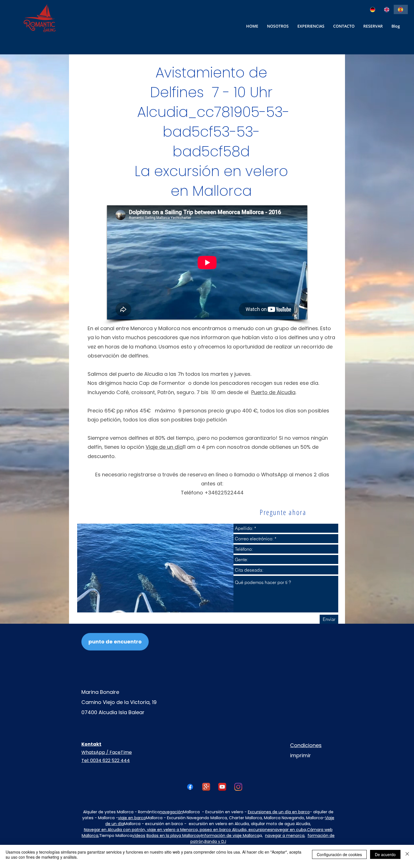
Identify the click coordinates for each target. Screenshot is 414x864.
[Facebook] (190, 787)
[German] (373, 9)
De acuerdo (385, 854)
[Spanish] (401, 9)
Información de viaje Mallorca (230, 835)
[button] (344, 26)
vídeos (138, 835)
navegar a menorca (284, 835)
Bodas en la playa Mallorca (172, 835)
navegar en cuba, (289, 829)
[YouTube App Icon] (222, 787)
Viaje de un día (164, 446)
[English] (387, 9)
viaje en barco (132, 818)
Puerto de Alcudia (273, 392)
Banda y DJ (215, 841)
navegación (171, 812)
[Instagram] (238, 787)
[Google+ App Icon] (206, 787)
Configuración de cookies (339, 854)
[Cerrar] (407, 854)
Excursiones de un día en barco (279, 812)
